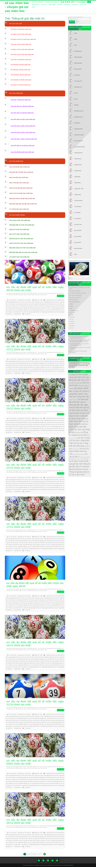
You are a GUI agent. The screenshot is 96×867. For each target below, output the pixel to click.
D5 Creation (59, 865)
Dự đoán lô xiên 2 (15, 306)
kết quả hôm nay (78, 51)
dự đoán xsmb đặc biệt (23, 308)
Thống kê (67, 4)
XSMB (62, 2)
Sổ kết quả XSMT (78, 69)
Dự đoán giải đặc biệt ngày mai (38, 304)
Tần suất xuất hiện (78, 200)
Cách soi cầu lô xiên (26, 302)
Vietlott (43, 4)
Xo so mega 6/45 (78, 81)
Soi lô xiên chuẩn (16, 312)
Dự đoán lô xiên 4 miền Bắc (26, 306)
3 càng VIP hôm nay (50, 300)
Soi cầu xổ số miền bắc (75, 291)
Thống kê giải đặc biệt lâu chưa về (49, 312)
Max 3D (76, 93)
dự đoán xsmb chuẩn (13, 308)
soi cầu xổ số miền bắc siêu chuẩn (77, 293)
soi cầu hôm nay (76, 454)
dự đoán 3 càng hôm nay (73, 399)
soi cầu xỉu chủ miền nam (78, 458)
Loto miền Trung (78, 224)
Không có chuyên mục (41, 308)
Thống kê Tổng (77, 194)
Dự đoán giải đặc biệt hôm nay (23, 304)
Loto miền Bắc (77, 212)
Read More (59, 295)
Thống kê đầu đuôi (78, 153)
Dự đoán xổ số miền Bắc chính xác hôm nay (43, 306)
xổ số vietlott (77, 75)
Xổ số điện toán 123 (78, 117)
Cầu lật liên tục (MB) (78, 135)
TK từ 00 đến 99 (77, 206)
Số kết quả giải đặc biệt (56, 308)
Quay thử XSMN (77, 236)
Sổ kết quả (35, 4)
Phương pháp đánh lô (52, 2)
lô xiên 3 (49, 308)
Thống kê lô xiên (78, 164)
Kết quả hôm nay (82, 2)
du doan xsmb (11, 304)
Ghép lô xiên (32, 308)
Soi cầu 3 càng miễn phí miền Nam (36, 310)
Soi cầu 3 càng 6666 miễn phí (20, 310)
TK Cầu (59, 4)
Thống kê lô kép (77, 170)
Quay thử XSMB (77, 230)
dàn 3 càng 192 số (36, 302)
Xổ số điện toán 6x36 (78, 111)
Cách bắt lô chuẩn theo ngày (75, 383)
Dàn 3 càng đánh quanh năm (47, 302)
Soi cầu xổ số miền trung (75, 295)
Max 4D (76, 99)
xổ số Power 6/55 (78, 87)
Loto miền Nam (77, 218)
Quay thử (82, 4)
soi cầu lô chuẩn (82, 454)
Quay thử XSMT (77, 242)
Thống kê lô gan (77, 159)
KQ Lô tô (74, 4)
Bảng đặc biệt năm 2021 (16, 302)
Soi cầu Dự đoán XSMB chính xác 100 (53, 310)
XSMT (73, 2)
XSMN (67, 2)
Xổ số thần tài (77, 123)
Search (72, 22)
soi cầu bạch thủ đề (76, 448)
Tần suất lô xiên (24, 312)
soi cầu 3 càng (74, 438)
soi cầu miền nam (83, 457)
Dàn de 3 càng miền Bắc (79, 396)
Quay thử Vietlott (78, 248)
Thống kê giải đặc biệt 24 (35, 312)
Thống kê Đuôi (77, 182)
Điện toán (52, 4)
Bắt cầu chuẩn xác (37, 2)
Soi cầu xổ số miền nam (75, 297)
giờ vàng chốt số (78, 432)
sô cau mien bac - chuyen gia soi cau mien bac (20, 300)
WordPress (70, 865)
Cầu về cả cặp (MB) (78, 141)
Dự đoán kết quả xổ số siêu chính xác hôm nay (79, 410)
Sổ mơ (33, 7)
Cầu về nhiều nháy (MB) (79, 147)
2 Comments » (27, 314)
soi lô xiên (85, 459)
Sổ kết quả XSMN (78, 63)
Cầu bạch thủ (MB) (78, 129)
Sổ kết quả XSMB (78, 57)
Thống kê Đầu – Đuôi (78, 188)
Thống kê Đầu (77, 176)
